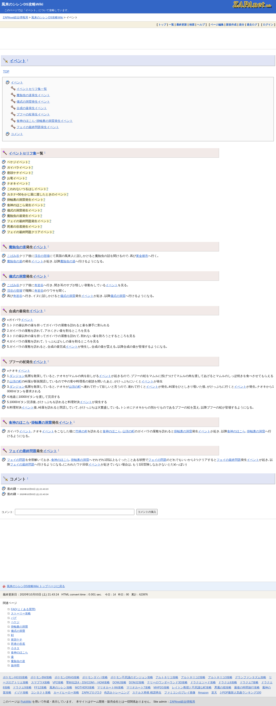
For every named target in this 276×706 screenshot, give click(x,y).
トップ (162, 24)
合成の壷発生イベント (32, 108)
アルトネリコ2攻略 (193, 677)
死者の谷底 (18, 643)
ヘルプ (201, 24)
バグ (14, 617)
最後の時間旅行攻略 (247, 687)
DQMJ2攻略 (136, 682)
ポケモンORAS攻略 (67, 677)
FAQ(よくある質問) (23, 609)
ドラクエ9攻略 (22, 687)
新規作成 (231, 24)
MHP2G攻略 (161, 687)
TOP (6, 71)
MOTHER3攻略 (85, 687)
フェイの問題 (16, 459)
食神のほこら (19, 422)
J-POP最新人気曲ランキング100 (240, 692)
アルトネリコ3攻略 (220, 677)
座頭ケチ (16, 639)
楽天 (214, 692)
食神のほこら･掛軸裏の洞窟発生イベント (45, 120)
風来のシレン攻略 (61, 687)
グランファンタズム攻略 (250, 677)
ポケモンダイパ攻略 (95, 677)
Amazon (203, 692)
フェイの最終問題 (22, 451)
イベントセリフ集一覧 (32, 89)
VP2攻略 (58, 682)
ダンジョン (17, 376)
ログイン (268, 24)
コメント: (7, 511)
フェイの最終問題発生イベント (38, 127)
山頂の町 (15, 381)
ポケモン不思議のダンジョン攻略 (132, 677)
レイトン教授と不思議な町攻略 (192, 687)
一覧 (171, 24)
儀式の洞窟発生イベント (33, 101)
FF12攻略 (40, 687)
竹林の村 (81, 431)
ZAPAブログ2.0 (91, 692)
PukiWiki (26, 701)
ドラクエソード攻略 (203, 682)
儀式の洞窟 (17, 276)
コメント (17, 134)
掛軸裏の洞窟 (41, 422)
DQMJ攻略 (119, 682)
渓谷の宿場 (42, 255)
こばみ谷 (13, 255)
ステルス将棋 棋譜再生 (146, 692)
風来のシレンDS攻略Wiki (22, 4)
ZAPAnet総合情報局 (15, 17)
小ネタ (15, 648)
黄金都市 (142, 255)
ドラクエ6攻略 (227, 682)
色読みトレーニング (117, 692)
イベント (18, 61)
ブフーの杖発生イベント (33, 114)
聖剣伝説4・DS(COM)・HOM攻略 (88, 682)
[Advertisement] (138, 38)
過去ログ (252, 24)
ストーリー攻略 (21, 613)
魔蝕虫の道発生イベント (33, 95)
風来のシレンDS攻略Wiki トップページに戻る (36, 586)
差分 (241, 24)
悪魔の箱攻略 (222, 687)
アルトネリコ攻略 (167, 677)
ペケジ (15, 622)
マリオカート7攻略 (138, 687)
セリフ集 (29, 153)
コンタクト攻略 (41, 692)
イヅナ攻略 (21, 692)
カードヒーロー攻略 (66, 692)
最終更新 (181, 24)
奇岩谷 (38, 285)
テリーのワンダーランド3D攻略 (167, 682)
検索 (192, 24)
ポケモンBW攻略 (41, 677)
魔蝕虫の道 (17, 247)
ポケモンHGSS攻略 (15, 677)
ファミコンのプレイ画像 (179, 692)
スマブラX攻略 (40, 682)
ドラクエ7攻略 (249, 682)
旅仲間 (15, 665)
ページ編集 (217, 24)
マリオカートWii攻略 (110, 687)
